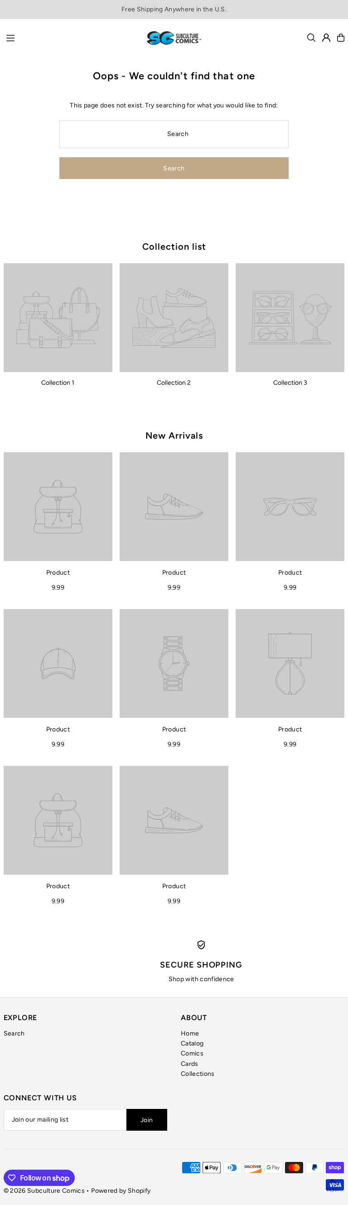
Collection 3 (290, 383)
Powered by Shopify (120, 1191)
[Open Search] (311, 38)
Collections (198, 1074)
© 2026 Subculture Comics (44, 1191)
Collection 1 (57, 383)
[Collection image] (58, 317)
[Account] (326, 38)
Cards (189, 1064)
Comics (192, 1053)
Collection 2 (174, 383)
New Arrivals (174, 435)
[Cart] (340, 38)
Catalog (192, 1043)
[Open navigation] (72, 37)
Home (190, 1033)
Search (14, 1033)
